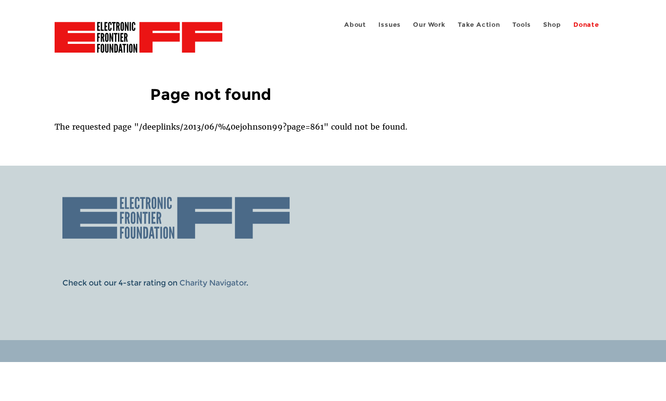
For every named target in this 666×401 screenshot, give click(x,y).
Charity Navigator (212, 282)
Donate (586, 24)
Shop (552, 24)
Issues (389, 24)
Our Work (429, 24)
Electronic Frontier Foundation (138, 43)
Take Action (479, 24)
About (355, 24)
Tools (521, 24)
